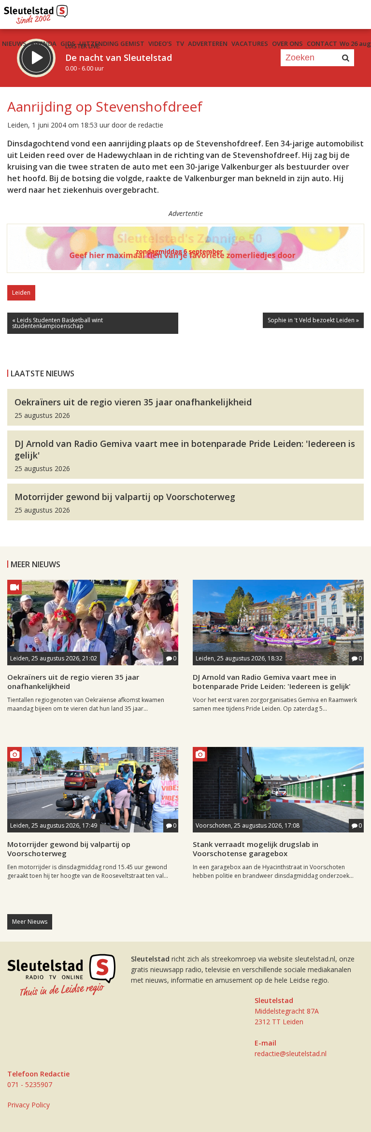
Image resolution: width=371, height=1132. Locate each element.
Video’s (160, 43)
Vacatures (249, 43)
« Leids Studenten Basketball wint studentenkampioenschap (57, 323)
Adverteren (208, 43)
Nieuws (14, 43)
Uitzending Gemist (111, 43)
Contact (322, 43)
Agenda (43, 43)
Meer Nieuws (29, 921)
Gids (67, 43)
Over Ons (287, 43)
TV (180, 43)
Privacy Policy (28, 1104)
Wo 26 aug (355, 43)
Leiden (21, 292)
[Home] (36, 12)
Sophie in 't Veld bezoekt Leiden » (313, 320)
